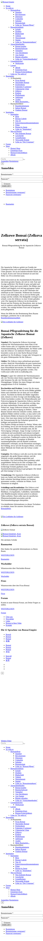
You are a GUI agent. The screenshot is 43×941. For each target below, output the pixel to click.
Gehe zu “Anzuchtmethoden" (26, 59)
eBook (17, 68)
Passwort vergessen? (13, 195)
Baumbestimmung (22, 106)
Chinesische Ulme (22, 89)
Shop (8, 146)
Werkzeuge (19, 63)
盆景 (8, 660)
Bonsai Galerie (21, 119)
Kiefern (18, 93)
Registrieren (13, 161)
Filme (17, 125)
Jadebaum (19, 97)
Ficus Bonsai (20, 80)
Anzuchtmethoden (17, 44)
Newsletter (10, 619)
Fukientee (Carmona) (23, 87)
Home (8, 6)
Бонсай (9, 656)
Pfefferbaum (20, 95)
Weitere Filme (6, 741)
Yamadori (19, 51)
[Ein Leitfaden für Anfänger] (12, 322)
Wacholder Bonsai (22, 82)
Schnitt (18, 29)
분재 (8, 652)
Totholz (18, 36)
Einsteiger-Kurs (21, 70)
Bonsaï (8, 645)
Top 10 (18, 121)
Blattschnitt (19, 34)
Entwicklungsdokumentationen (27, 123)
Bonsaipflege (15, 10)
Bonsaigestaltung (17, 27)
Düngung (18, 17)
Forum (8, 144)
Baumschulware (21, 48)
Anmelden (5, 161)
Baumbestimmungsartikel (10, 318)
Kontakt (9, 625)
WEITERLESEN (7, 555)
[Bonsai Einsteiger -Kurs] (11, 534)
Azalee (18, 99)
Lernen (13, 65)
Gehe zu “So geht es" (19, 74)
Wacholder (5, 576)
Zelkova (18, 91)
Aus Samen (19, 55)
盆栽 (8, 641)
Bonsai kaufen (20, 46)
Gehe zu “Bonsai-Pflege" (24, 25)
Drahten (18, 31)
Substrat (18, 21)
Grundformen (20, 138)
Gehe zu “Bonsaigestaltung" (26, 42)
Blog (17, 116)
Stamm (18, 40)
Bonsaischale (20, 23)
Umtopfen (19, 19)
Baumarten (10, 76)
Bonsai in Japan (21, 127)
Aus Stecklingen (21, 53)
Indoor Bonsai (20, 108)
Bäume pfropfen (21, 57)
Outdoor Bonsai (21, 110)
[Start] (24, 159)
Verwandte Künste (22, 140)
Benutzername (7, 174)
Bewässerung (20, 14)
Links (8, 621)
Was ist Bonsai (16, 131)
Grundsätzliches (17, 61)
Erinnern (6, 184)
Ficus (3, 594)
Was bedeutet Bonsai (23, 133)
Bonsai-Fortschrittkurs (23, 72)
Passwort (5, 179)
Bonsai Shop (15, 148)
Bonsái (8, 635)
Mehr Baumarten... (22, 102)
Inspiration (10, 112)
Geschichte (19, 136)
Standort (18, 12)
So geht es (9, 8)
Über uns (9, 617)
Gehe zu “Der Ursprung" (24, 142)
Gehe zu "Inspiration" (23, 129)
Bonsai (8, 637)
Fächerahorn (20, 85)
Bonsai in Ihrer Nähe (14, 623)
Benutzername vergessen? (15, 192)
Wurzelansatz (20, 38)
